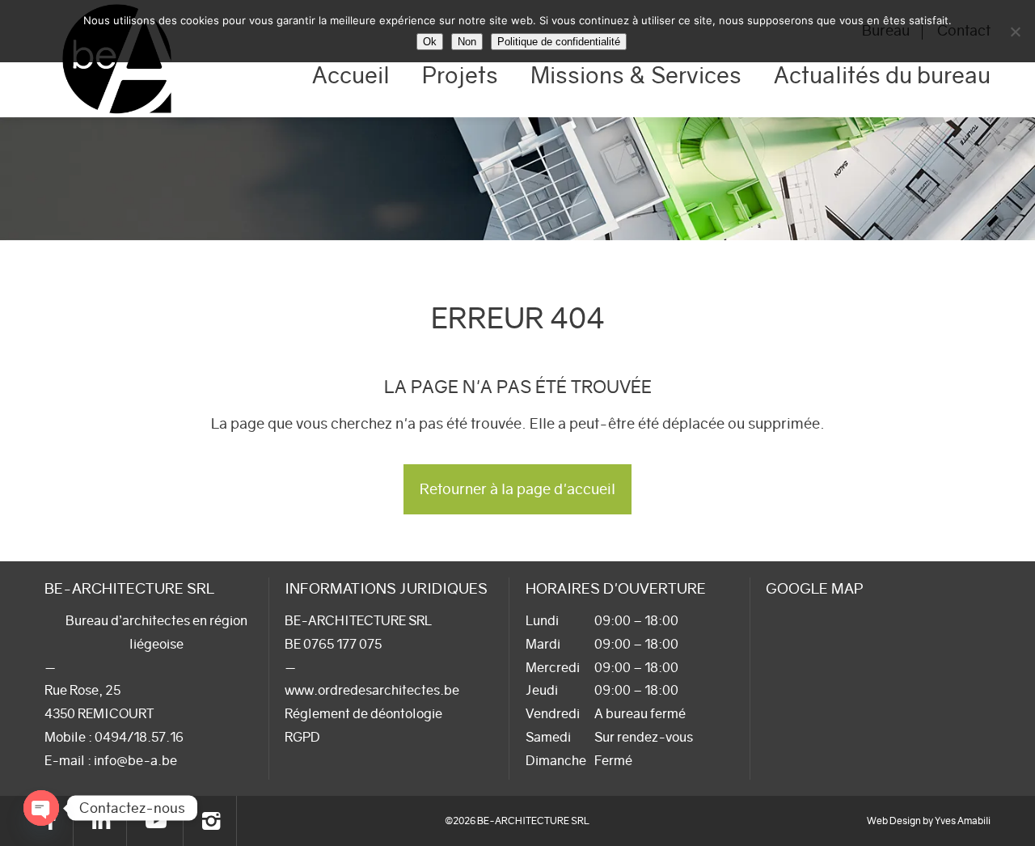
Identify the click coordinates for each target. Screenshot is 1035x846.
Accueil (351, 75)
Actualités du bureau (882, 75)
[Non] (1015, 31)
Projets (460, 75)
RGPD (302, 737)
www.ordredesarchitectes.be (372, 690)
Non (467, 42)
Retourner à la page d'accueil (517, 489)
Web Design (894, 820)
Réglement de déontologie (363, 713)
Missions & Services (635, 75)
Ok (430, 42)
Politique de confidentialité (558, 42)
